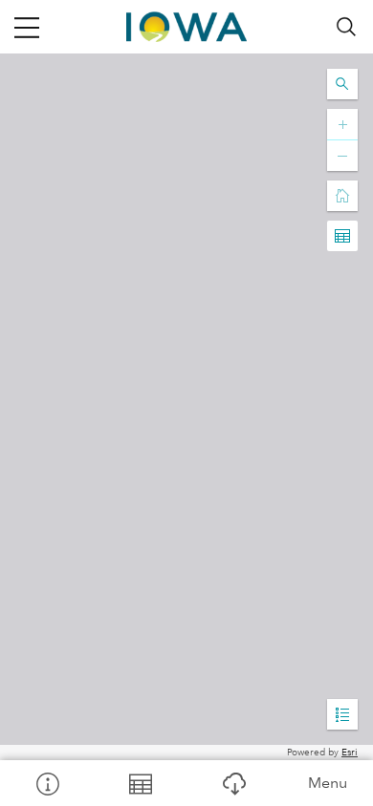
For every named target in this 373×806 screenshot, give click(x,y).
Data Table (140, 783)
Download (233, 783)
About (47, 783)
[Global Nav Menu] (27, 27)
